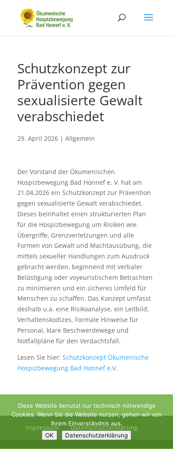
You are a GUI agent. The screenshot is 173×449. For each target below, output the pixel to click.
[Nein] (161, 421)
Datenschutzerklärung (96, 435)
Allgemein (80, 138)
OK (49, 435)
